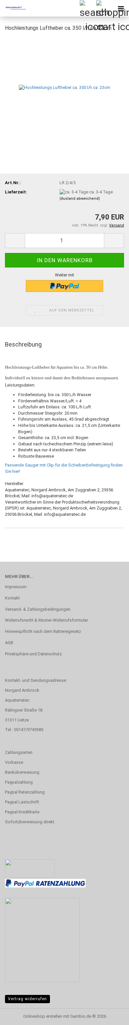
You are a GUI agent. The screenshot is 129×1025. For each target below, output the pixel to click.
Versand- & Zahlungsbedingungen (37, 609)
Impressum (15, 586)
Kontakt (12, 597)
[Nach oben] (111, 1015)
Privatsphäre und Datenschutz (33, 653)
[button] (15, 240)
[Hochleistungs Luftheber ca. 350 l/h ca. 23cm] (64, 87)
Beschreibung (23, 344)
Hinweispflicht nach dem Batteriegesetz (43, 631)
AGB (9, 642)
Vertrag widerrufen (27, 999)
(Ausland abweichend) (80, 198)
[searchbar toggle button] (87, 8)
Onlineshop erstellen (42, 1016)
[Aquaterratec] (13, 8)
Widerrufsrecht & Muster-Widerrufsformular (46, 620)
